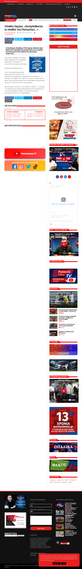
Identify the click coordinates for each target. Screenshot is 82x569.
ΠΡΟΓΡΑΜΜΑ (39, 4)
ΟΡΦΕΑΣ (70, 482)
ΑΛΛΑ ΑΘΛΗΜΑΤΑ (41, 542)
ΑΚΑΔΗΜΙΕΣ (37, 540)
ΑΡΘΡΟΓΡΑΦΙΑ (44, 540)
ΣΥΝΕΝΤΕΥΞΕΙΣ (60, 480)
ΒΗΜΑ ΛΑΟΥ (40, 547)
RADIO (51, 482)
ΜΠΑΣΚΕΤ (40, 538)
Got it (63, 563)
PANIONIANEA (72, 480)
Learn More (56, 563)
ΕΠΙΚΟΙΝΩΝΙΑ (20, 4)
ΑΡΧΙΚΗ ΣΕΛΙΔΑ (11, 4)
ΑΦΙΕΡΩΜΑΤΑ (53, 480)
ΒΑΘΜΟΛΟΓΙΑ (30, 4)
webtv (66, 480)
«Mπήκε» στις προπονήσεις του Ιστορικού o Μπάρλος (29, 20)
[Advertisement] (35, 9)
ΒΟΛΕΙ (32, 540)
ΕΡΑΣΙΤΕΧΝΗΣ (57, 482)
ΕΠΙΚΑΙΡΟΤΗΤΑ (47, 538)
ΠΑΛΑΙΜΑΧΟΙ (64, 482)
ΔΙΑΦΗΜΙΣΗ (67, 4)
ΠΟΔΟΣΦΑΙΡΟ (49, 20)
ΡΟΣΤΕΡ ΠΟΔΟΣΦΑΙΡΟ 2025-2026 (53, 4)
